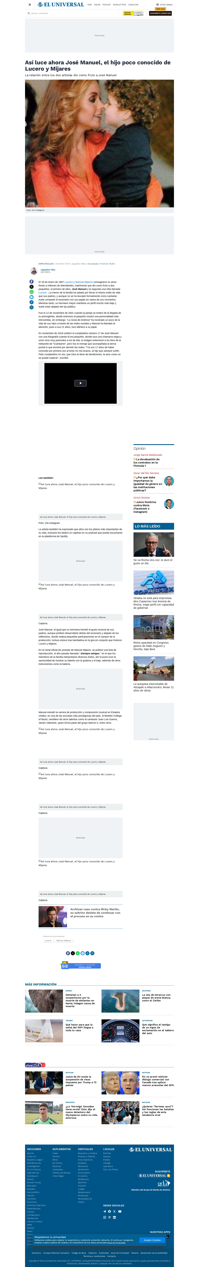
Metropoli (31, 1186)
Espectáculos (46, 264)
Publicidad (104, 1253)
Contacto (111, 1256)
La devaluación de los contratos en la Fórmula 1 (146, 462)
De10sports (83, 1179)
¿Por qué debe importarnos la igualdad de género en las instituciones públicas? (147, 484)
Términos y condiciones (94, 1256)
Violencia (92, 1253)
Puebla (106, 1160)
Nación (30, 1153)
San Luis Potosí (110, 1169)
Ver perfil (46, 272)
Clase (55, 1153)
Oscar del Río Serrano (146, 473)
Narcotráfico (33, 1192)
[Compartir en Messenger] (32, 297)
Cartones (31, 1199)
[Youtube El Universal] (120, 1212)
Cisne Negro (58, 1176)
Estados (31, 1189)
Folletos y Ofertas (86, 1156)
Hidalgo (107, 1163)
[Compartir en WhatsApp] (32, 292)
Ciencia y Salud (34, 1221)
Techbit (30, 1228)
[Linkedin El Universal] (114, 1217)
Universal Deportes (36, 1205)
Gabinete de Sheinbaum (33, 1174)
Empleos (82, 1163)
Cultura (30, 1212)
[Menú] (30, 4)
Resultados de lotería (85, 1200)
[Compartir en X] (32, 287)
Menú (29, 1231)
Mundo (30, 1179)
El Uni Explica (34, 1169)
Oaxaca (106, 1156)
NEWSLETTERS (119, 5)
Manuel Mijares (64, 940)
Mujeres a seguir (35, 1160)
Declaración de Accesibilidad (154, 1253)
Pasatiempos (84, 1192)
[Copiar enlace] (32, 302)
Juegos (81, 1189)
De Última (57, 1163)
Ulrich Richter (141, 497)
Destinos (57, 1166)
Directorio (36, 1253)
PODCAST (106, 5)
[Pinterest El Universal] (109, 1217)
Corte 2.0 (31, 1156)
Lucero (48, 940)
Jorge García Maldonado (147, 454)
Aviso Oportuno (85, 1160)
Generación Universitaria (84, 1171)
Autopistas (58, 1169)
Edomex (107, 1153)
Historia (134, 1253)
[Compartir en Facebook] (32, 282)
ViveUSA (82, 1186)
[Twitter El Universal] (114, 1212)
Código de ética (79, 1253)
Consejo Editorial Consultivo (56, 1253)
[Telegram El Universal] (104, 1212)
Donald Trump (34, 1182)
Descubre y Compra (87, 1153)
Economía (32, 1202)
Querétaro (108, 1166)
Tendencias (32, 1218)
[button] (160, 13)
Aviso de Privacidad (120, 1253)
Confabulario (33, 1215)
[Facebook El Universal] (109, 1212)
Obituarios (83, 1166)
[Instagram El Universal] (104, 1217)
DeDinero (82, 1182)
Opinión (139, 448)
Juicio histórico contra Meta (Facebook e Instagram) (144, 506)
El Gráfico (83, 1176)
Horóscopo (83, 1195)
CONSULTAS (133, 5)
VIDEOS (97, 5)
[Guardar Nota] (32, 307)
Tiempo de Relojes (62, 1173)
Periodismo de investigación (34, 1164)
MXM (89, 5)
